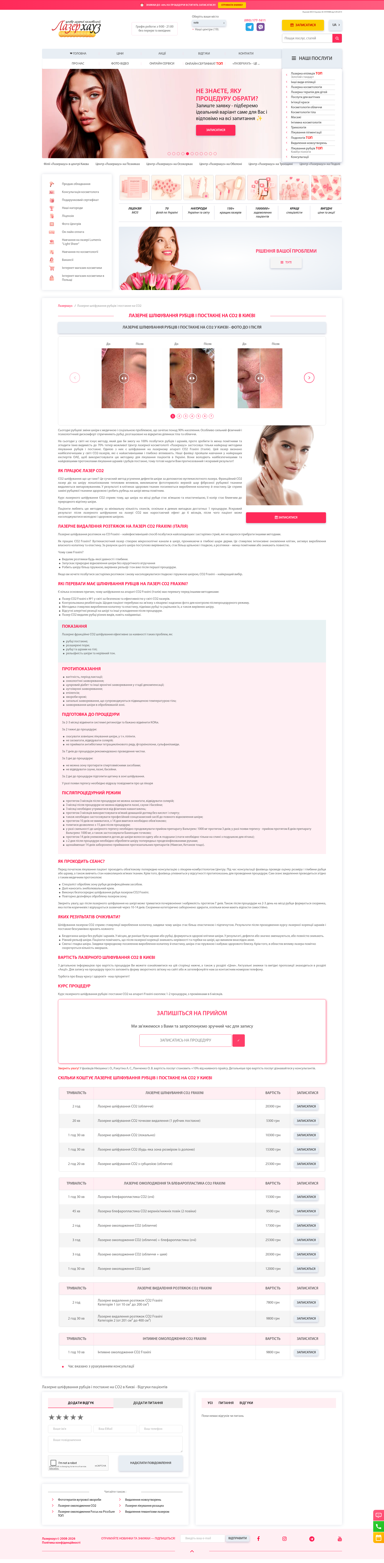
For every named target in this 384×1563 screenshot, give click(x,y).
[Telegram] (312, 1540)
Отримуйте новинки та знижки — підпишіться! (138, 1538)
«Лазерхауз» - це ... (246, 63)
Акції (162, 53)
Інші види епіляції (303, 82)
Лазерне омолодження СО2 (77, 1505)
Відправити (237, 1538)
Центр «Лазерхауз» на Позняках (118, 164)
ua (334, 25)
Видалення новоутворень (309, 143)
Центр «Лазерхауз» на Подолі (320, 164)
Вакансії (67, 260)
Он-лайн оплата (73, 232)
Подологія (302, 138)
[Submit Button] (337, 38)
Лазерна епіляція (306, 75)
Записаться (306, 1269)
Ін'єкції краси (300, 102)
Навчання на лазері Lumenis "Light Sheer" (81, 242)
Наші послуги (315, 58)
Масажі (296, 117)
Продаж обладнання (76, 184)
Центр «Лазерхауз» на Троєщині (271, 164)
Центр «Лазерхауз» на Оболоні (220, 164)
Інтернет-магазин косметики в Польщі (83, 278)
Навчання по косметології (80, 252)
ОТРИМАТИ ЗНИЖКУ (232, 5)
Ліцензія (68, 216)
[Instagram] (284, 1539)
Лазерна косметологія (306, 87)
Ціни (120, 53)
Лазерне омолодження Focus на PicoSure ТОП (86, 1513)
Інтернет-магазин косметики (82, 268)
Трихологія (298, 127)
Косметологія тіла (303, 112)
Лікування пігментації (306, 132)
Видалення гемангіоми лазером (147, 1511)
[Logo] (79, 29)
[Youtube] (340, 1539)
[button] (169, 153)
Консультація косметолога (80, 192)
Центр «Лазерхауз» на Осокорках (169, 164)
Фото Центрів (71, 224)
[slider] (124, 378)
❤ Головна (78, 53)
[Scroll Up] (192, 1551)
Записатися (305, 25)
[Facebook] (258, 1539)
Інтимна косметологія (306, 122)
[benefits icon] (135, 187)
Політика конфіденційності (61, 1542)
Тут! (288, 262)
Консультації (300, 157)
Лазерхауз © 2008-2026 (58, 1538)
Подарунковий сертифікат (80, 200)
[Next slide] (309, 377)
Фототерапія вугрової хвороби (79, 1499)
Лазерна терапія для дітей (309, 92)
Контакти (246, 53)
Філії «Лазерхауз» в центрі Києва (66, 164)
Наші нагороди (72, 208)
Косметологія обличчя (306, 107)
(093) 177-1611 (255, 20)
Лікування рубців (307, 150)
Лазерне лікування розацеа (144, 1505)
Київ (196, 23)
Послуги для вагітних (305, 97)
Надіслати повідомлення (150, 1463)
